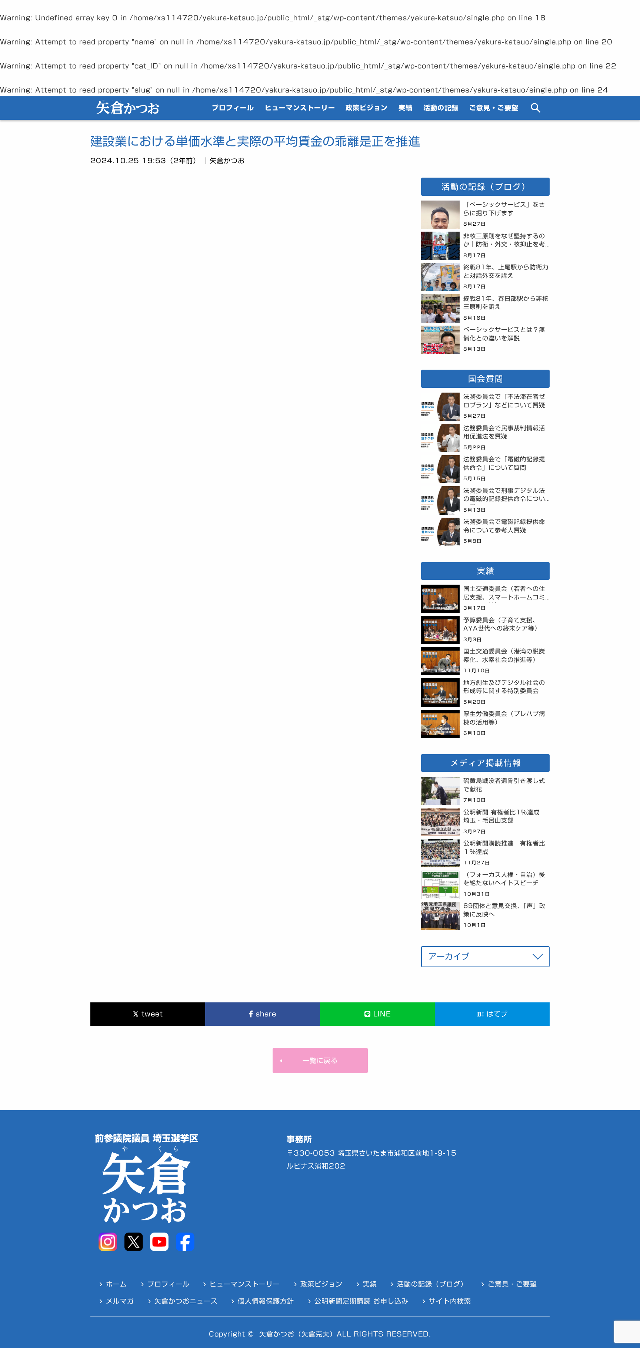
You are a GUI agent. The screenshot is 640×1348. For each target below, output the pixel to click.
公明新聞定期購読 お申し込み (361, 1301)
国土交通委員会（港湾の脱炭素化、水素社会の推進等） (504, 655)
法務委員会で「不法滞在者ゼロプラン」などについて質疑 (504, 401)
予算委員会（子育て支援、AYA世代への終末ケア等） (502, 624)
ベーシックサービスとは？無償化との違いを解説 (504, 334)
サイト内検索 (450, 1301)
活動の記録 (441, 107)
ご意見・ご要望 (494, 107)
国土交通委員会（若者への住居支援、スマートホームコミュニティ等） (504, 594)
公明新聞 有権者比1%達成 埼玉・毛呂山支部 (504, 816)
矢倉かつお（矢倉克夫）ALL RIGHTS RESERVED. (345, 1334)
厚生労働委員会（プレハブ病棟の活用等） (504, 718)
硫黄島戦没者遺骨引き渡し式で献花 (504, 785)
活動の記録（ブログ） (432, 1284)
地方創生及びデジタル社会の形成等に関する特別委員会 (504, 687)
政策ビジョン (367, 107)
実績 (406, 107)
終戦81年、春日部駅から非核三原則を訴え (506, 303)
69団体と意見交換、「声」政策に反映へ (504, 910)
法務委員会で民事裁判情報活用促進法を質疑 (504, 432)
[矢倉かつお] (127, 111)
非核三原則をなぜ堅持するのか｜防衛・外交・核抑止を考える (504, 241)
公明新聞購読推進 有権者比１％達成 (504, 847)
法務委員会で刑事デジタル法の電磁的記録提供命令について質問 (504, 496)
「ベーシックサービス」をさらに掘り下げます (504, 209)
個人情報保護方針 (266, 1301)
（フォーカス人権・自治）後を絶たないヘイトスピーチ (504, 879)
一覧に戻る (320, 1060)
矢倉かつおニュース (186, 1301)
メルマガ (120, 1301)
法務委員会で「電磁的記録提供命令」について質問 (504, 463)
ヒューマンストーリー (300, 107)
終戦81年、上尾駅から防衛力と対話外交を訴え (506, 271)
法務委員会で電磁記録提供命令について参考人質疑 (504, 526)
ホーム (116, 1284)
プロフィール (233, 107)
